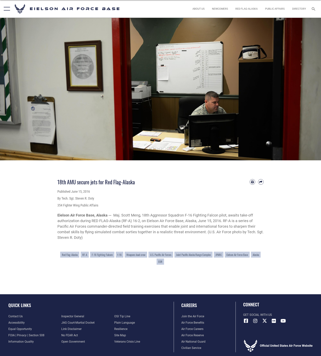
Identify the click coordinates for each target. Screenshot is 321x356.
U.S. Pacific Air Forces (160, 255)
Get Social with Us (257, 315)
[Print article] (252, 182)
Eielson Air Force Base (237, 255)
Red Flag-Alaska (70, 255)
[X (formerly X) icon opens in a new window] (264, 321)
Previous (16, 89)
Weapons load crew (135, 255)
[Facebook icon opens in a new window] (246, 321)
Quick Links (19, 305)
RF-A (84, 255)
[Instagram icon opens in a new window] (255, 321)
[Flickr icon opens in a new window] (274, 321)
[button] (6, 9)
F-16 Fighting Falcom (102, 255)
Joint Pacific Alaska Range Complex (193, 255)
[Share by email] (261, 182)
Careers (189, 305)
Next (305, 89)
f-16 (119, 255)
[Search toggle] (314, 8)
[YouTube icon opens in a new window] (283, 321)
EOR (160, 261)
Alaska (256, 255)
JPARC (218, 255)
